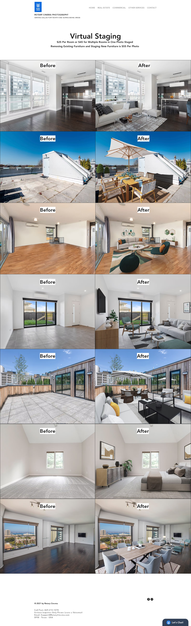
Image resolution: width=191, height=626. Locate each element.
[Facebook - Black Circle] (148, 599)
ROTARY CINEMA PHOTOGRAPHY (51, 14)
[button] (103, 8)
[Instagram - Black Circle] (152, 599)
